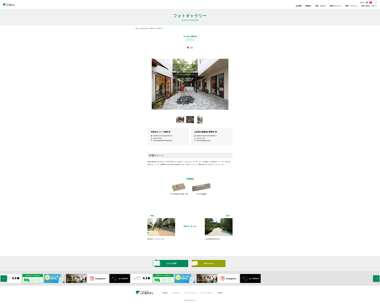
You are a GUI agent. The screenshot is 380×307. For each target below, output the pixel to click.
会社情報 (311, 6)
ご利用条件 (220, 293)
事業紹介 (319, 6)
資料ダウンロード (342, 6)
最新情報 (165, 293)
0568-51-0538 (157, 138)
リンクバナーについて (190, 293)
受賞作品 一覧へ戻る (190, 226)
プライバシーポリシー (206, 293)
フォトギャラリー (143, 28)
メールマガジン (175, 293)
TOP (137, 28)
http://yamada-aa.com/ (204, 140)
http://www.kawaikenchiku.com (162, 140)
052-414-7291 (201, 138)
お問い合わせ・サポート (371, 6)
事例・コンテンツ (356, 6)
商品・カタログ (330, 6)
